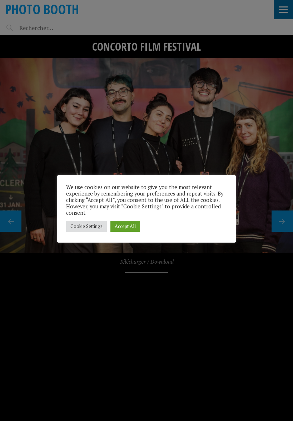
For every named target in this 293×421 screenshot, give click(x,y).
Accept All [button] (125, 226)
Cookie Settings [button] (86, 226)
